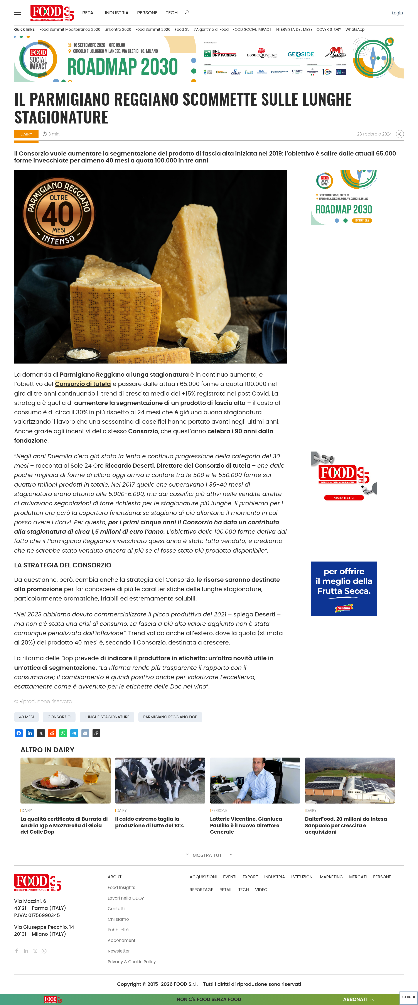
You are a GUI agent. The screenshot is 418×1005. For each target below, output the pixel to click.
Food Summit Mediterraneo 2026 (69, 29)
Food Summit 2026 (152, 29)
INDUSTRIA (117, 12)
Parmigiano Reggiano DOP (170, 717)
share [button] (400, 134)
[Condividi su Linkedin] (30, 733)
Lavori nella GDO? (126, 898)
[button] (18, 12)
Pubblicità (118, 930)
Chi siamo (118, 919)
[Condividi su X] (41, 733)
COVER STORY (329, 29)
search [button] (186, 12)
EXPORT (250, 877)
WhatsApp (355, 29)
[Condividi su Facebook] (19, 733)
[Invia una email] (85, 733)
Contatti (116, 909)
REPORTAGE (201, 890)
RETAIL (89, 12)
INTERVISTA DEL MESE (293, 29)
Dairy (26, 134)
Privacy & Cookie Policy (132, 962)
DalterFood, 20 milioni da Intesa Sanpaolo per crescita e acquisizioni (346, 825)
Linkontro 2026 (117, 29)
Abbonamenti (122, 940)
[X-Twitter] (35, 950)
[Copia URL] (96, 733)
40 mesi (26, 717)
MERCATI (358, 877)
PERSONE (147, 12)
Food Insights (121, 887)
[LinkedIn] (26, 950)
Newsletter (119, 951)
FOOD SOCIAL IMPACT (252, 29)
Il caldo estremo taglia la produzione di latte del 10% (149, 822)
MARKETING (331, 877)
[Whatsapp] (44, 950)
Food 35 (182, 29)
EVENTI (229, 877)
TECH (172, 12)
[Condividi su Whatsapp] (63, 733)
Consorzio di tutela (83, 384)
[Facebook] (17, 950)
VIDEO (261, 890)
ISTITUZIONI (302, 877)
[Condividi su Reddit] (52, 733)
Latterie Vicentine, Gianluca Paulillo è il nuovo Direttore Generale (246, 825)
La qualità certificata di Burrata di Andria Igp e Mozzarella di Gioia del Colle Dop (64, 825)
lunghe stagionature (107, 717)
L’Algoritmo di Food (211, 29)
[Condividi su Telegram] (74, 733)
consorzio (59, 717)
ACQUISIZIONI (203, 877)
